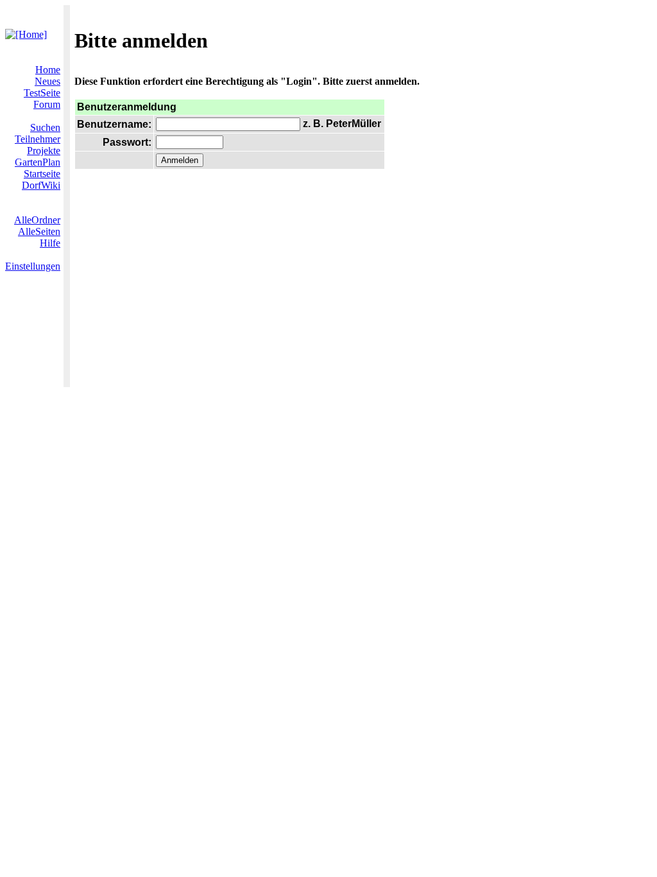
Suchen (45, 127)
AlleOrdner (37, 219)
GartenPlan (37, 162)
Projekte (43, 150)
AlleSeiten (39, 231)
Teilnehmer (37, 139)
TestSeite (42, 92)
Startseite (42, 173)
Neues (47, 81)
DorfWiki (41, 185)
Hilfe (50, 243)
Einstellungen (32, 266)
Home (47, 69)
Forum (46, 104)
